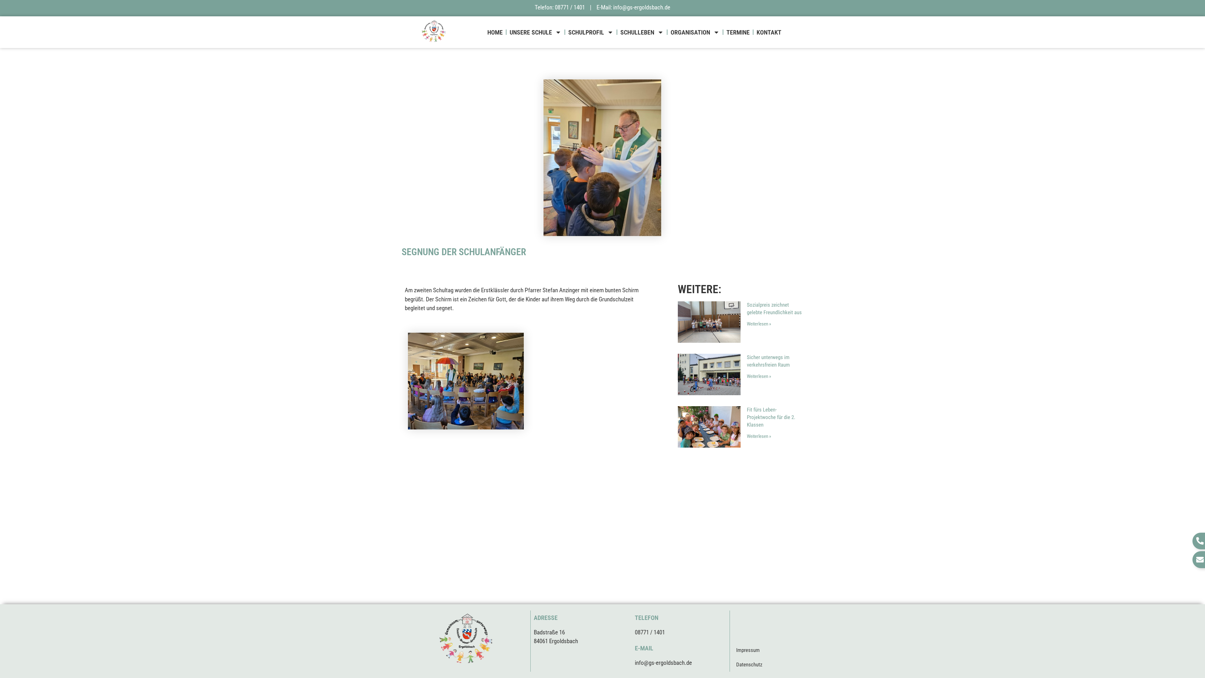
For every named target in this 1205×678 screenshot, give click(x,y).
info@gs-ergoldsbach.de (641, 7)
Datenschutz (749, 664)
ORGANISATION (690, 32)
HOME (495, 32)
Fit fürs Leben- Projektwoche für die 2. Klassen (771, 417)
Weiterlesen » (759, 324)
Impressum (748, 650)
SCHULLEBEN (637, 32)
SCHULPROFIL (586, 32)
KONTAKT (769, 32)
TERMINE (738, 32)
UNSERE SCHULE (531, 32)
